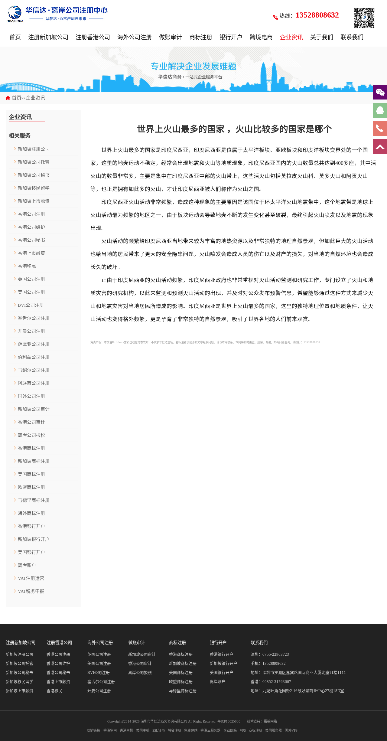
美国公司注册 (31, 292)
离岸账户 (27, 565)
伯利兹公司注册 (34, 357)
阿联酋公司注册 (34, 383)
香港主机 (126, 730)
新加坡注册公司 (34, 149)
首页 (15, 37)
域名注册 (174, 730)
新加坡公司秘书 (34, 175)
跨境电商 (261, 37)
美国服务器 (273, 730)
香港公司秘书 (31, 240)
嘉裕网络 (270, 721)
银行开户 (231, 37)
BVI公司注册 (31, 305)
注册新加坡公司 (48, 37)
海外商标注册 (31, 513)
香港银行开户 (31, 526)
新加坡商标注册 (34, 461)
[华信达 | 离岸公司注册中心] (57, 13)
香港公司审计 (31, 422)
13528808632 (274, 663)
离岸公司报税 (31, 435)
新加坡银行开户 (34, 539)
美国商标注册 (31, 474)
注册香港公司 (93, 37)
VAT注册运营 (31, 578)
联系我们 (351, 37)
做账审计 (170, 37)
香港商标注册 (31, 448)
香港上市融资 (31, 253)
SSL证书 (158, 730)
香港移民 (27, 266)
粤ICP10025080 (228, 721)
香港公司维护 (31, 227)
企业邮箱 (230, 730)
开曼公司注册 (31, 331)
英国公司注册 (31, 279)
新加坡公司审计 (34, 409)
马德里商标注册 (34, 500)
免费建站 (190, 730)
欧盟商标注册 (31, 487)
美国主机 (142, 730)
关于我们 (321, 37)
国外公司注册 (31, 396)
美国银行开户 (31, 552)
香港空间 (110, 730)
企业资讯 (291, 37)
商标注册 (200, 37)
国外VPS (291, 730)
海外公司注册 (134, 37)
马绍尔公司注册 (34, 370)
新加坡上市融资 (34, 201)
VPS (243, 730)
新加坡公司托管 (34, 162)
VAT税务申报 (31, 591)
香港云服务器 (210, 730)
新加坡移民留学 (34, 188)
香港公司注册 (31, 214)
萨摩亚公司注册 (34, 344)
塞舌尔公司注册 (34, 318)
